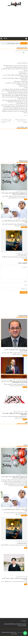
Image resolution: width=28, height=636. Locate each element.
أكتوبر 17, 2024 (23, 411)
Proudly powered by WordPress (8, 632)
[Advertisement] (14, 22)
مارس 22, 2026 (23, 219)
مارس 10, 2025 (23, 379)
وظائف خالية (25, 355)
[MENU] (1, 38)
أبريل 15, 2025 (23, 347)
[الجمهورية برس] (26, 38)
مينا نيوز (24, 623)
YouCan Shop (11, 623)
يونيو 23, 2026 (23, 191)
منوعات (25, 115)
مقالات (26, 227)
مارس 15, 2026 (23, 253)
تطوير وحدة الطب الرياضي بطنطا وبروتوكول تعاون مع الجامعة (6, 121)
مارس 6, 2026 (23, 576)
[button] (25, 633)
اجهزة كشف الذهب (18, 623)
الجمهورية (16, 50)
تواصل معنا (23, 620)
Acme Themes (14, 633)
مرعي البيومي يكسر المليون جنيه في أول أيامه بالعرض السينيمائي (21, 121)
